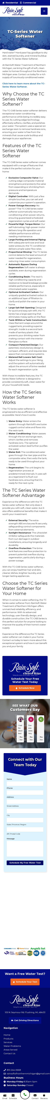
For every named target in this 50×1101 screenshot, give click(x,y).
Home (7, 1035)
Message (11, 839)
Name (9, 779)
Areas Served (10, 1049)
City (8, 815)
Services (8, 1042)
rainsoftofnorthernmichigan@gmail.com (28, 1073)
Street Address (13, 806)
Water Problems (12, 1046)
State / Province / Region (16, 824)
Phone (10, 788)
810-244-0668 (14, 1070)
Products (8, 1038)
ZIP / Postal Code (13, 834)
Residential (12, 2)
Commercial (29, 2)
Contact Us (9, 1053)
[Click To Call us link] (25, 1094)
